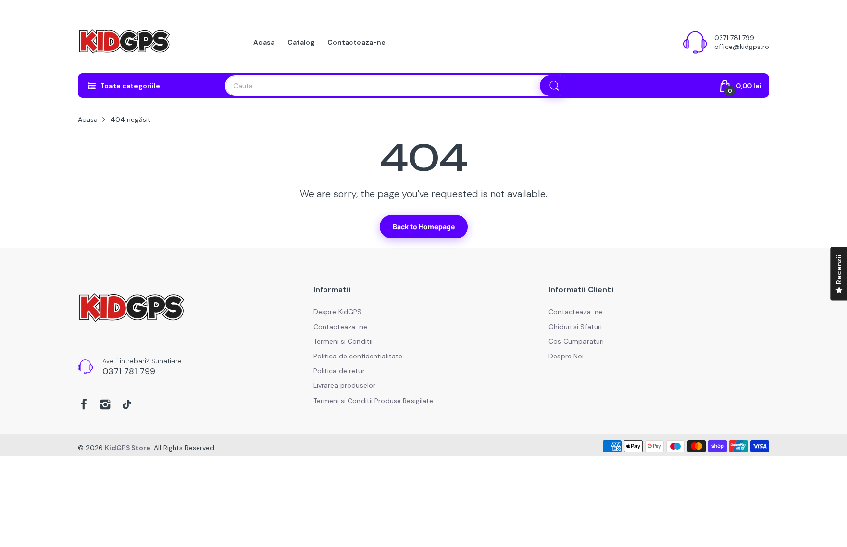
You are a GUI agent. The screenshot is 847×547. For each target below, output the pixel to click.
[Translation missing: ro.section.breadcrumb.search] (554, 85)
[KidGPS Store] (124, 42)
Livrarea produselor (344, 385)
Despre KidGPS (337, 312)
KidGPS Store (127, 447)
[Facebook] (84, 405)
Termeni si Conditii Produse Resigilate (373, 400)
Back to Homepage (424, 226)
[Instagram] (105, 405)
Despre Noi (566, 356)
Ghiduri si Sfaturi (575, 326)
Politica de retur (339, 370)
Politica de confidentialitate (357, 356)
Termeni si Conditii (343, 341)
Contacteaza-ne (340, 326)
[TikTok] (127, 405)
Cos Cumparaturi (576, 341)
